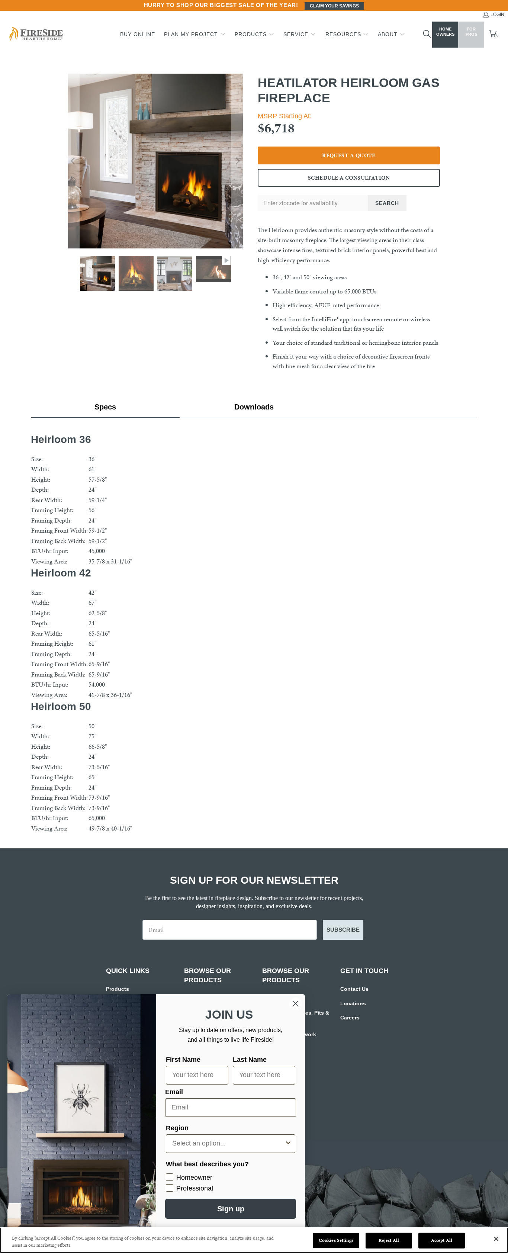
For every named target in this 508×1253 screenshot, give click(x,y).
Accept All (441, 1240)
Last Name (250, 1059)
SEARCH (387, 203)
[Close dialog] (295, 1003)
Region (177, 1128)
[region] (254, 1240)
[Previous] (74, 161)
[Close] (496, 1239)
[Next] (237, 161)
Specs (105, 407)
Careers (350, 1018)
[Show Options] (288, 1144)
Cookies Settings (336, 1240)
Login (497, 14)
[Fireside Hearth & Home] (35, 35)
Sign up (230, 1209)
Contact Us (354, 989)
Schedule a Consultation (349, 177)
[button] (195, 34)
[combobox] (228, 1144)
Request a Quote (349, 155)
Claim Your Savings (334, 6)
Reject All (389, 1240)
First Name (183, 1059)
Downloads (254, 407)
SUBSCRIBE (343, 929)
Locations (353, 1003)
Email (174, 1092)
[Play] (155, 161)
